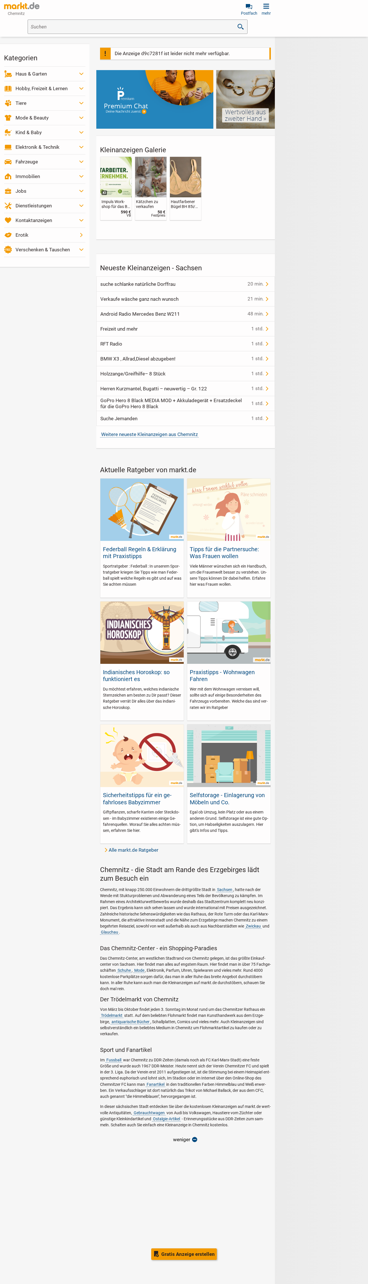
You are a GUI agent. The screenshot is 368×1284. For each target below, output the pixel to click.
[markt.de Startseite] (21, 5)
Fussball (113, 1060)
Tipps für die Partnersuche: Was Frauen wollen (224, 553)
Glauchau (109, 932)
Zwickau (253, 926)
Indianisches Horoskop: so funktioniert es (136, 676)
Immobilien (28, 176)
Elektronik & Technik (38, 147)
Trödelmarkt (111, 1015)
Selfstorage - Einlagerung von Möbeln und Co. (227, 798)
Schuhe (124, 970)
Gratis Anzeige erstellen (188, 1254)
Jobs (21, 191)
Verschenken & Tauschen (43, 249)
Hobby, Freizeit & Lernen (42, 88)
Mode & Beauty (32, 118)
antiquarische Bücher (131, 1021)
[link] (116, 188)
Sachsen (224, 889)
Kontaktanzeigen (34, 220)
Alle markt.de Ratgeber (133, 850)
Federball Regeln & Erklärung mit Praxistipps (139, 553)
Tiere (21, 103)
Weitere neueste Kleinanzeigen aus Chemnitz (149, 434)
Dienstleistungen (34, 206)
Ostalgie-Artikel (166, 1119)
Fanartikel (155, 1084)
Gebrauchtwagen (149, 1113)
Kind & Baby (29, 132)
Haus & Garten (31, 74)
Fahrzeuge (27, 162)
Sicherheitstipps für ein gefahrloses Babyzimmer (137, 798)
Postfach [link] (249, 13)
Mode (139, 970)
